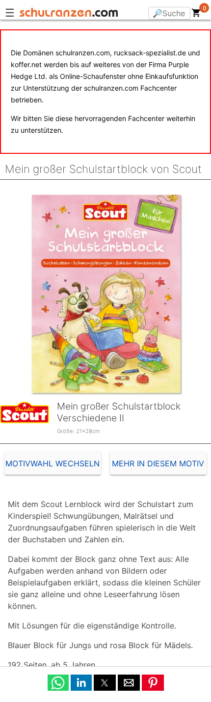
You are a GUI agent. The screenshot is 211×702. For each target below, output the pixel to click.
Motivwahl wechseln (52, 463)
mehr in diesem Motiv (158, 463)
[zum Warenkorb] (196, 15)
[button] (58, 683)
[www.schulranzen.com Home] (69, 14)
